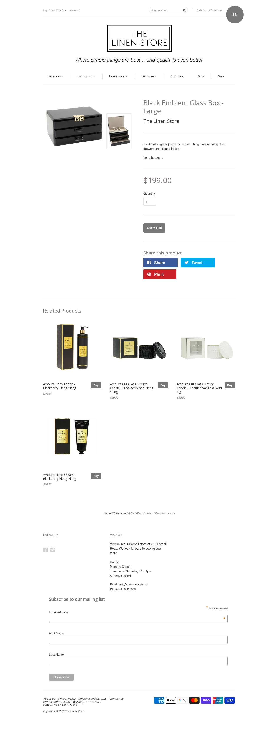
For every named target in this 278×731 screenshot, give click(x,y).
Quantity (149, 193)
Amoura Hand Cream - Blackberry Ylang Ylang (59, 476)
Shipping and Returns (92, 698)
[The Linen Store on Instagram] (52, 549)
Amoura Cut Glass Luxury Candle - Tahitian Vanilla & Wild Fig (199, 388)
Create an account (68, 10)
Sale (221, 76)
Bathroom (85, 76)
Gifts (201, 76)
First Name (56, 633)
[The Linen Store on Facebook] (45, 549)
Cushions (177, 76)
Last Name (56, 654)
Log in (47, 10)
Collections (119, 513)
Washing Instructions (86, 701)
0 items (201, 10)
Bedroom (55, 76)
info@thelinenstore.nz (133, 584)
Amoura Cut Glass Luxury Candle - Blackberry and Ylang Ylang (131, 388)
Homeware (117, 76)
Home (107, 513)
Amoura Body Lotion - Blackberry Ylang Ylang (59, 386)
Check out (215, 10)
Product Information (56, 701)
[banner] (139, 43)
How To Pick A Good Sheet (60, 704)
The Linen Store (161, 121)
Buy (96, 385)
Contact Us (116, 698)
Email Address (137, 612)
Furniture (148, 76)
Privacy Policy (66, 698)
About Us (49, 698)
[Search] (184, 9)
